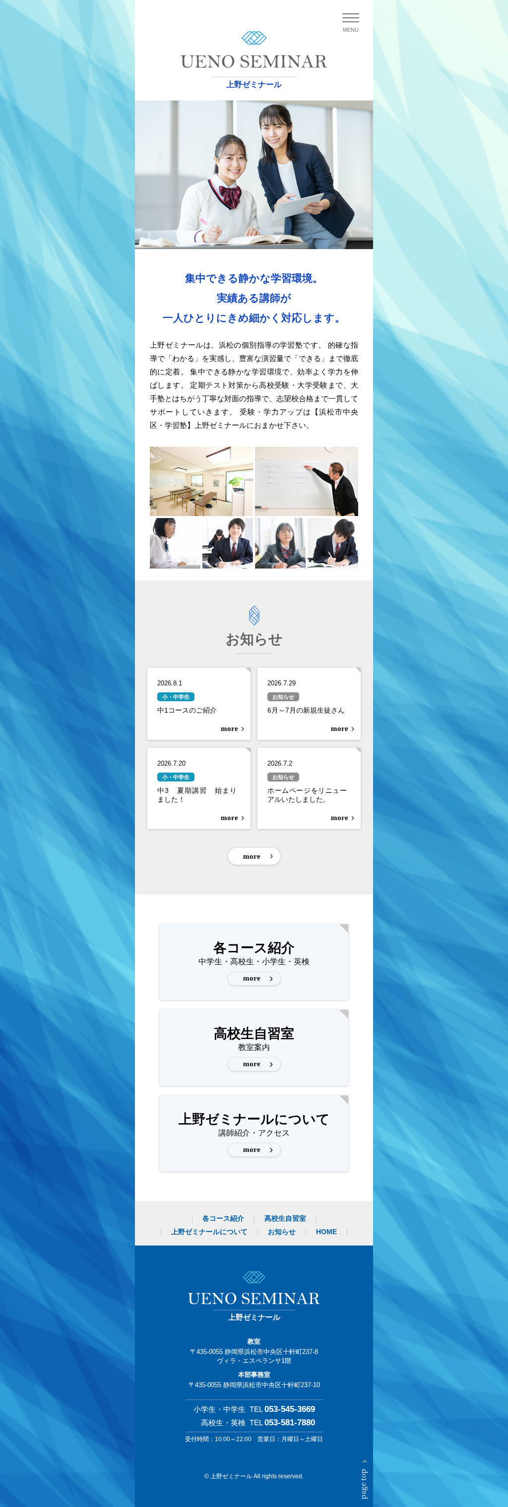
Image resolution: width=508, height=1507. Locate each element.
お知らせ (282, 1231)
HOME (326, 1231)
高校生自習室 (254, 1047)
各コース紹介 (254, 961)
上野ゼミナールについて (254, 1132)
